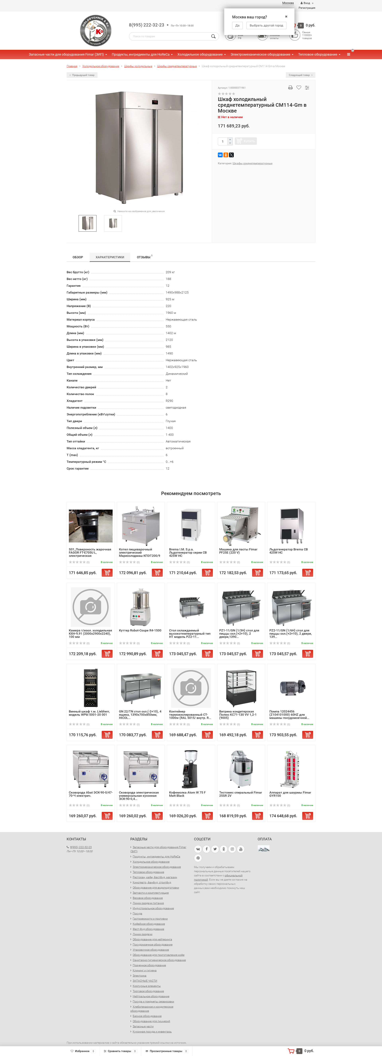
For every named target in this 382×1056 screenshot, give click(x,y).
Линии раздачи (142, 934)
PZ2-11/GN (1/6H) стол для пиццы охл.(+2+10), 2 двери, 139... (290, 633)
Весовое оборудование (148, 897)
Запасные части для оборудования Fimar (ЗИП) (66, 54)
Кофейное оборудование (149, 923)
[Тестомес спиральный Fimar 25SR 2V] (241, 769)
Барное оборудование (147, 1016)
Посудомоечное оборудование (152, 944)
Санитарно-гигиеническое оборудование (159, 960)
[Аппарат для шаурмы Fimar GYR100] (291, 769)
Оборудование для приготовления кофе (158, 954)
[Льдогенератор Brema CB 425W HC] (291, 526)
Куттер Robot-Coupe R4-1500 (140, 630)
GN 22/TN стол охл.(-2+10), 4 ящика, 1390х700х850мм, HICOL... (140, 715)
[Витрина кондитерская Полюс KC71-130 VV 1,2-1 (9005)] (241, 688)
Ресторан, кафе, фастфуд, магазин (155, 877)
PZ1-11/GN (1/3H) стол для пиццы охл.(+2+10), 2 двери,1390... (239, 633)
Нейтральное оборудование (151, 996)
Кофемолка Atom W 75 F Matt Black (187, 794)
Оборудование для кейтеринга (152, 939)
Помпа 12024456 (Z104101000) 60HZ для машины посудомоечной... (289, 715)
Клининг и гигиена (145, 970)
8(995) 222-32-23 (146, 25)
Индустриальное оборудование (153, 908)
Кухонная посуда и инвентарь (152, 1031)
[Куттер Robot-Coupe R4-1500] (141, 607)
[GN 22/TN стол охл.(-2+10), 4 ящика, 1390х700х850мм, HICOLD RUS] (141, 688)
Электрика (139, 975)
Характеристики (110, 257)
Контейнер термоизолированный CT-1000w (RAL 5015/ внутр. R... (190, 715)
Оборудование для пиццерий (151, 1021)
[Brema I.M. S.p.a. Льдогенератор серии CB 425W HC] (191, 526)
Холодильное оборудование (200, 54)
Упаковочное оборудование (151, 949)
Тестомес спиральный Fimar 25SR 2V (240, 794)
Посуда (137, 913)
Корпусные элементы (147, 985)
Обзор (78, 257)
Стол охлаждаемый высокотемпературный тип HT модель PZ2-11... (189, 633)
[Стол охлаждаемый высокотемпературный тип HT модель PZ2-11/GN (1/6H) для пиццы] (191, 607)
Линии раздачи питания (148, 903)
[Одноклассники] (225, 155)
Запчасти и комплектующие (151, 892)
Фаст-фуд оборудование (148, 929)
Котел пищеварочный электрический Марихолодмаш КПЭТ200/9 (139, 552)
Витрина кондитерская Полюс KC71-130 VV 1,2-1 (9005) (238, 715)
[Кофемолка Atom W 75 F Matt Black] (191, 769)
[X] (231, 155)
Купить (249, 141)
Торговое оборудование (148, 991)
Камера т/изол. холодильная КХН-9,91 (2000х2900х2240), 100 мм (90, 633)
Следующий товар (299, 75)
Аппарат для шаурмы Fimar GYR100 (290, 794)
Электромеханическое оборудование (260, 54)
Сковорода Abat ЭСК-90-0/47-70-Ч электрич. (91, 794)
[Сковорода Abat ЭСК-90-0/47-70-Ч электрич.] (91, 769)
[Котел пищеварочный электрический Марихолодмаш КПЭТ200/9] (141, 526)
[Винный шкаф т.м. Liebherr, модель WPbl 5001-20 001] (90, 688)
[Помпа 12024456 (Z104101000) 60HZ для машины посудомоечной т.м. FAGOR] (291, 688)
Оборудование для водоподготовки (156, 887)
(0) (88, 562)
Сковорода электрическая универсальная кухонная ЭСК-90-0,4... (139, 796)
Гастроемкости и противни (150, 918)
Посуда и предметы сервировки (153, 1001)
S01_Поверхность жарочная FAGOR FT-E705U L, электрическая (90, 552)
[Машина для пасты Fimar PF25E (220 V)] (241, 526)
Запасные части (143, 1026)
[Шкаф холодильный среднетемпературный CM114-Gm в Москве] (88, 223)
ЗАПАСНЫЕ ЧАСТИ (145, 980)
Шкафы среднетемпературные (252, 163)
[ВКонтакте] (220, 155)
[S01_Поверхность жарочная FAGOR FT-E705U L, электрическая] (91, 526)
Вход (307, 3)
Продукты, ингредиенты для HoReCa (141, 54)
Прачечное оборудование (149, 965)
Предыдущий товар (83, 75)
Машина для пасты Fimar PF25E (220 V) (238, 550)
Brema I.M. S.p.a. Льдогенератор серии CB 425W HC (188, 552)
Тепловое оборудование (317, 54)
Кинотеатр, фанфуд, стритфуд (152, 882)
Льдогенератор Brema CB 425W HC (288, 550)
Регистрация (307, 7)
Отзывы (144, 256)
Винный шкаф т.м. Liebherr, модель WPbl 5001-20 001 (89, 713)
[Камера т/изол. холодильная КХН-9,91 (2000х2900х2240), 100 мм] (91, 607)
